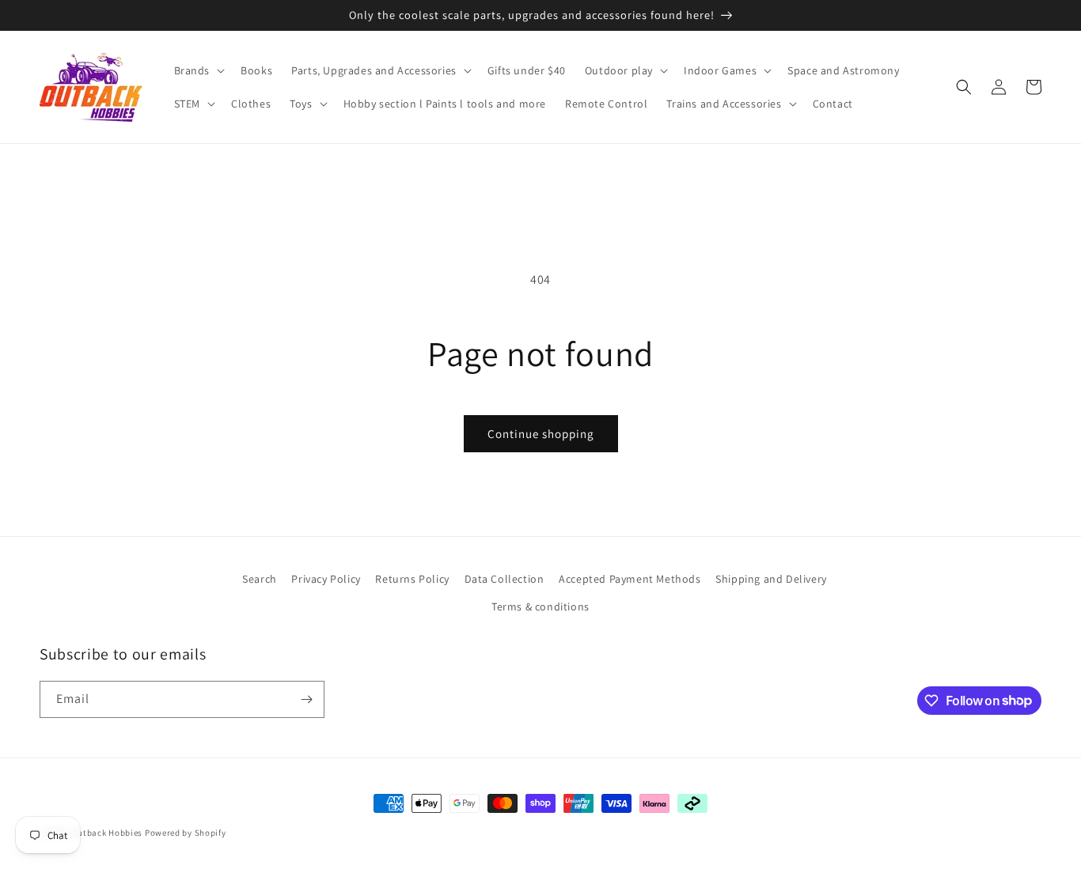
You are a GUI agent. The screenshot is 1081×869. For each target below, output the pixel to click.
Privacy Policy (325, 579)
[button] (198, 70)
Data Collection (504, 579)
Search (259, 579)
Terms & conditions (540, 606)
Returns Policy (412, 579)
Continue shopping (540, 433)
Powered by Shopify (185, 832)
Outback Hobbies (107, 832)
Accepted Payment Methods (629, 579)
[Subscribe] (306, 699)
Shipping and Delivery (771, 579)
